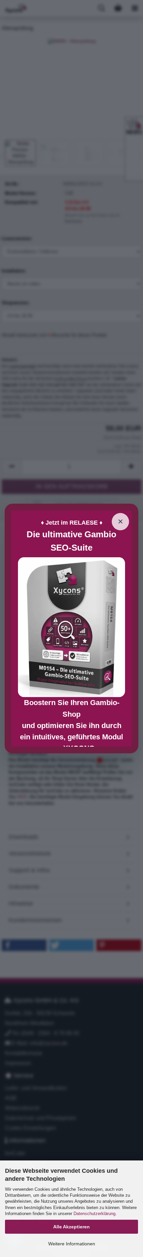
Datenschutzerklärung (94, 1213)
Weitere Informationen (71, 1243)
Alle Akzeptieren (71, 1226)
